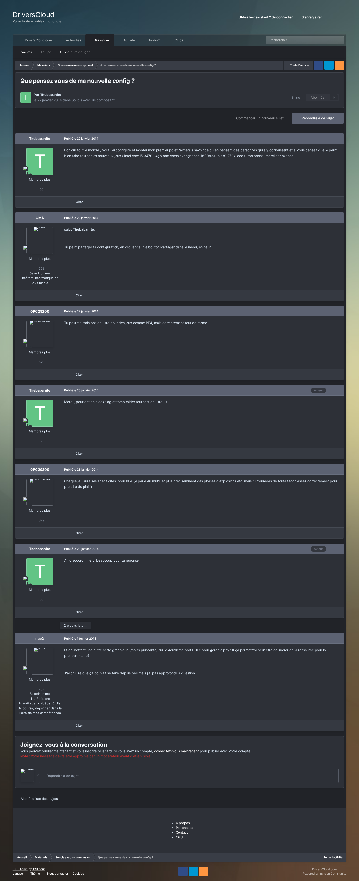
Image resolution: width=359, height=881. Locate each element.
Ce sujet (323, 40)
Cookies (78, 873)
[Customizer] (331, 17)
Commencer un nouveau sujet (260, 118)
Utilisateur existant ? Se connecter (266, 17)
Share (294, 97)
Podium (154, 40)
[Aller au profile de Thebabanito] (25, 97)
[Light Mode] (341, 17)
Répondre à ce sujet (318, 118)
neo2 (39, 638)
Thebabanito (50, 95)
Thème (35, 873)
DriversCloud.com (38, 40)
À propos (183, 823)
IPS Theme (20, 869)
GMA (40, 218)
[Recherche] (340, 40)
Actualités (73, 40)
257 (41, 689)
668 (41, 268)
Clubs (178, 40)
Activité (129, 40)
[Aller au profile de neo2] (39, 661)
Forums (26, 52)
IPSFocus (38, 869)
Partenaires (184, 827)
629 (41, 362)
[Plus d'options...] (335, 139)
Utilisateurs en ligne (75, 52)
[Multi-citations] (68, 202)
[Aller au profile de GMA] (39, 240)
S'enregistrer (312, 17)
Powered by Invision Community (324, 873)
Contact (182, 832)
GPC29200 (39, 311)
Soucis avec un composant (93, 100)
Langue (18, 873)
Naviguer (101, 40)
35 (41, 189)
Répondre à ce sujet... (64, 776)
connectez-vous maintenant (176, 751)
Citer (79, 202)
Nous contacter (57, 873)
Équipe (46, 52)
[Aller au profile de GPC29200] (39, 334)
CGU (179, 837)
